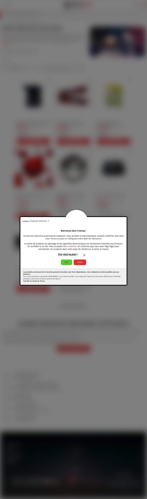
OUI (66, 262)
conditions (72, 246)
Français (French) (38, 221)
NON (80, 262)
